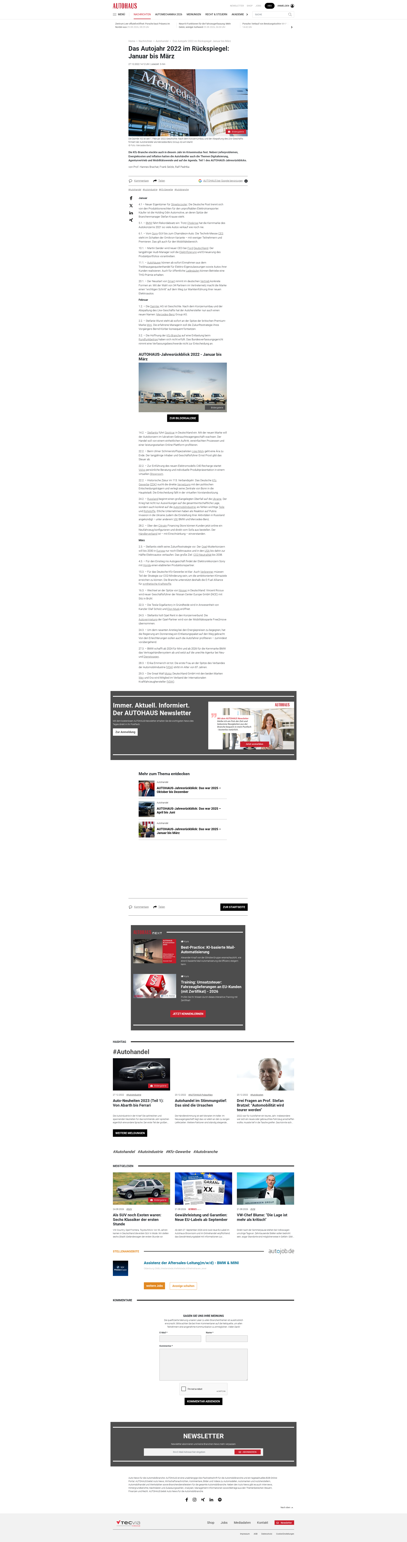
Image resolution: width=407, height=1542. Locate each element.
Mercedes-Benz (165, 314)
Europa (160, 550)
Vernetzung (183, 484)
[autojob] (281, 1251)
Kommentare (141, 180)
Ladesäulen (192, 270)
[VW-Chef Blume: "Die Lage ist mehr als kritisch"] (265, 1188)
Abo (269, 5)
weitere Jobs (154, 1285)
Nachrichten (142, 14)
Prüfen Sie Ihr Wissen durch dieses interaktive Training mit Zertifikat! (209, 999)
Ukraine (217, 498)
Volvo (142, 469)
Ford (190, 248)
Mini (149, 324)
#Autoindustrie (133, 1095)
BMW (149, 223)
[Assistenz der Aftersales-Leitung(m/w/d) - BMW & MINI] (120, 1268)
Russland (152, 498)
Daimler (154, 306)
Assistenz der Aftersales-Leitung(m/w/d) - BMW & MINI (191, 1263)
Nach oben (285, 1507)
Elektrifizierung (188, 252)
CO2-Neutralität (202, 554)
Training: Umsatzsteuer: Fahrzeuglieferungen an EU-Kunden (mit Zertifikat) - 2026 (211, 987)
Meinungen (194, 14)
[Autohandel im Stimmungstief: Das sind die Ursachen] (203, 1074)
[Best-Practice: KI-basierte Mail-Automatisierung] (154, 951)
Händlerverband (148, 533)
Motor (168, 673)
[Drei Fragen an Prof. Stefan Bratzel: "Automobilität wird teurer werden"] (265, 1074)
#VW (252, 1209)
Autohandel (162, 41)
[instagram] (194, 1499)
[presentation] (291, 27)
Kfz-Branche (173, 335)
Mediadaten (242, 1523)
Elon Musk (173, 609)
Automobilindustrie (184, 507)
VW (175, 519)
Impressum (245, 1534)
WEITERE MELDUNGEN (130, 1133)
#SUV (129, 1209)
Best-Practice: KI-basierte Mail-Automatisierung (208, 949)
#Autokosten (256, 1095)
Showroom (156, 474)
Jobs (258, 5)
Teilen (161, 180)
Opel (204, 546)
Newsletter (237, 5)
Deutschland (201, 248)
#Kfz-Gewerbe (178, 1152)
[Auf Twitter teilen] (131, 205)
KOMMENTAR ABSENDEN (203, 1401)
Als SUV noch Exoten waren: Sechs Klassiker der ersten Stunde (137, 1219)
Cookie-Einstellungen (285, 1534)
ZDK (153, 484)
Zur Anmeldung (125, 732)
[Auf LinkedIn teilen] (131, 213)
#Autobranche (205, 1152)
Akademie (238, 14)
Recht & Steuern (216, 14)
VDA (169, 667)
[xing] (203, 1499)
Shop (250, 5)
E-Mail (162, 1332)
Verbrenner (206, 571)
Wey (141, 677)
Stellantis (152, 432)
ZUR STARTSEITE (234, 907)
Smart (171, 281)
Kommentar (165, 1346)
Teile (221, 507)
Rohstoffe (149, 511)
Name (209, 1332)
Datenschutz (266, 1534)
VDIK (170, 681)
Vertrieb (205, 281)
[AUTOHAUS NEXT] (147, 932)
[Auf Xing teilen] (131, 220)
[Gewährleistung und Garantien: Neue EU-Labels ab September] (203, 1188)
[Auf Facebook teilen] (131, 198)
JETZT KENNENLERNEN (188, 1013)
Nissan (183, 590)
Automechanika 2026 (168, 14)
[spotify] (220, 1499)
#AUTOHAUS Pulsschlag (200, 1095)
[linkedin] (211, 1499)
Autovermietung (148, 619)
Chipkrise (192, 223)
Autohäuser (154, 262)
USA (207, 550)
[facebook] (187, 1499)
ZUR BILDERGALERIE (182, 418)
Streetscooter (179, 204)
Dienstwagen (151, 656)
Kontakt (262, 1523)
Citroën (162, 525)
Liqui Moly (198, 451)
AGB (255, 1534)
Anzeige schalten (183, 1286)
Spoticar (170, 432)
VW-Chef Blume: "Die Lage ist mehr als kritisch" (262, 1217)
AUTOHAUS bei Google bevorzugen (223, 180)
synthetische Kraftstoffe (157, 583)
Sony (155, 233)
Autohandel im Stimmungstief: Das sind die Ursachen (201, 1103)
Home (131, 41)
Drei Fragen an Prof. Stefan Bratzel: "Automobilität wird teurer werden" (260, 1105)
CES (220, 233)
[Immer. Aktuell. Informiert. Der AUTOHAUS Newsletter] (251, 725)
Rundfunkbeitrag (148, 339)
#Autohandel (131, 1052)
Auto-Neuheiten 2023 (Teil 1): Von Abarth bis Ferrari (138, 1103)
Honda (147, 565)
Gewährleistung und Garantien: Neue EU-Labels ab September (201, 1217)
